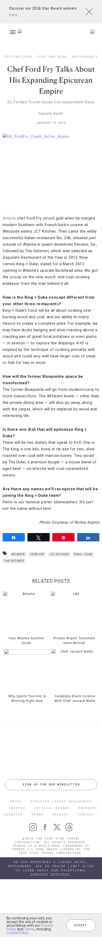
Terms (29, 929)
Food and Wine (52, 56)
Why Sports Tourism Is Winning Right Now (27, 698)
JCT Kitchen (59, 554)
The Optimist (14, 560)
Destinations (18, 56)
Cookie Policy (17, 933)
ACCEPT (80, 925)
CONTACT (86, 814)
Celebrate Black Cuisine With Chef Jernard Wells (74, 698)
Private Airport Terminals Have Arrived (74, 640)
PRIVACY (60, 814)
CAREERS (17, 808)
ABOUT (16, 801)
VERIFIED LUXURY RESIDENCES (61, 801)
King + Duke (83, 554)
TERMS (37, 814)
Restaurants (85, 56)
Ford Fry (37, 554)
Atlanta (9, 218)
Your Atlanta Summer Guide (26, 640)
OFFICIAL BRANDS (52, 808)
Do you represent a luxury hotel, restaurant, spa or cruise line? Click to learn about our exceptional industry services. (51, 868)
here (13, 15)
